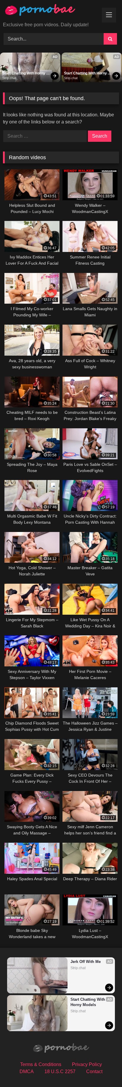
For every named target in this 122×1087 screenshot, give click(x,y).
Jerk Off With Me (85, 961)
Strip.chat (9, 78)
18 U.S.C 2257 (60, 1071)
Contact (94, 1071)
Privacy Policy (87, 1064)
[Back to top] (103, 1069)
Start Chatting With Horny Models (24, 73)
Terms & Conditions (40, 1064)
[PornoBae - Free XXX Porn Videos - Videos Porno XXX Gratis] (50, 11)
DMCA (27, 1071)
